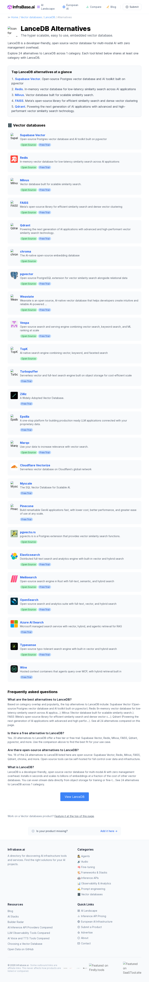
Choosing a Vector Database (25, 943)
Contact (86, 943)
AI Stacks (13, 916)
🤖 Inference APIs (88, 877)
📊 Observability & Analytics (94, 883)
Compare (95, 6)
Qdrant (20, 106)
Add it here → (108, 831)
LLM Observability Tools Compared (29, 932)
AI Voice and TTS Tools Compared (28, 938)
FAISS (19, 101)
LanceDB (49, 17)
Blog (113, 6)
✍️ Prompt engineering (91, 888)
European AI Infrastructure (96, 921)
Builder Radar (16, 921)
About (84, 937)
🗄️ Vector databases (90, 894)
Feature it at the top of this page (74, 816)
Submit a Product (91, 927)
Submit (134, 6)
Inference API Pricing (93, 916)
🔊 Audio (82, 861)
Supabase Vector (27, 79)
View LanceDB (74, 797)
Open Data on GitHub (21, 949)
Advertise (87, 932)
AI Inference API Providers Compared (30, 927)
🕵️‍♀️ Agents (83, 856)
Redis (19, 89)
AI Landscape (48, 6)
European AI (72, 6)
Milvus (19, 95)
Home (14, 17)
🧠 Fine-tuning (86, 867)
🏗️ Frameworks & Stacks (92, 872)
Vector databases (31, 17)
